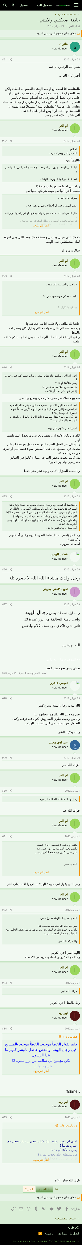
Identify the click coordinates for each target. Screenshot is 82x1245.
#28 (4, 698)
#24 (4, 367)
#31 (4, 836)
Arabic (72, 1227)
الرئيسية (49, 1233)
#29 (4, 758)
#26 (4, 569)
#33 (4, 983)
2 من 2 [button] (29, 1189)
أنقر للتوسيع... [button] (41, 225)
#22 (4, 141)
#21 (4, 59)
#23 (4, 276)
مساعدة (62, 1233)
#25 (4, 496)
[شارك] (10, 59)
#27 (4, 604)
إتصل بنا (74, 1233)
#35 (4, 1117)
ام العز (73, 26)
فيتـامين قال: (70, 1037)
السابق (42, 1189)
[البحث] (5, 5)
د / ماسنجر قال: (68, 1125)
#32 (4, 910)
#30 (4, 790)
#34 (4, 1028)
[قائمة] (76, 5)
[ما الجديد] (13, 5)
